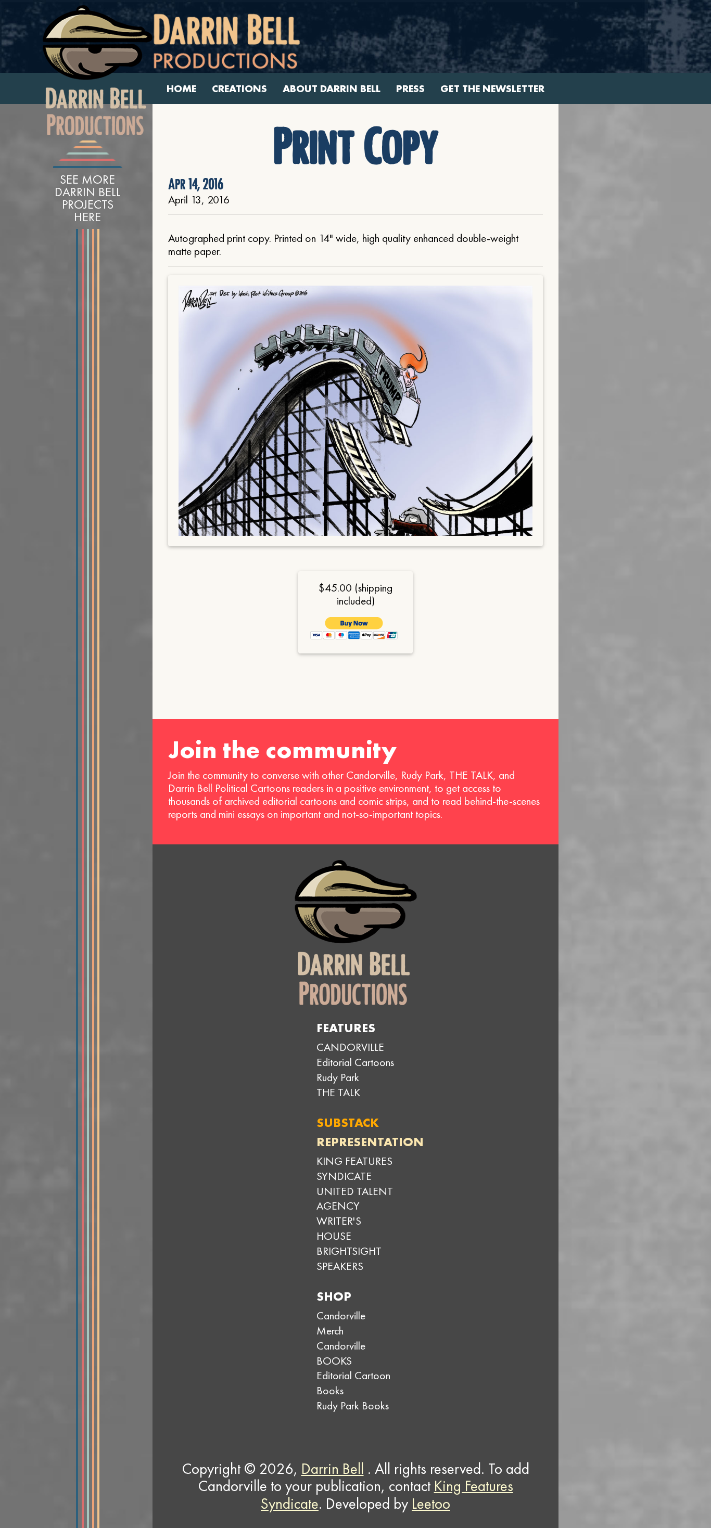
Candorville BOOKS (340, 1353)
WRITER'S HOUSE (338, 1228)
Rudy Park (337, 1077)
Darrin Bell (332, 1469)
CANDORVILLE (350, 1047)
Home (181, 88)
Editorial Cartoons (355, 1062)
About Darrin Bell (331, 88)
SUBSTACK (347, 1122)
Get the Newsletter (492, 88)
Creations (239, 88)
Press (410, 88)
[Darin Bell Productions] (97, 70)
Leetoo (431, 1503)
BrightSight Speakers (349, 1258)
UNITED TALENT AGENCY (354, 1198)
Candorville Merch (340, 1323)
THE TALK (338, 1092)
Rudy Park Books (352, 1405)
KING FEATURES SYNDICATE (354, 1168)
